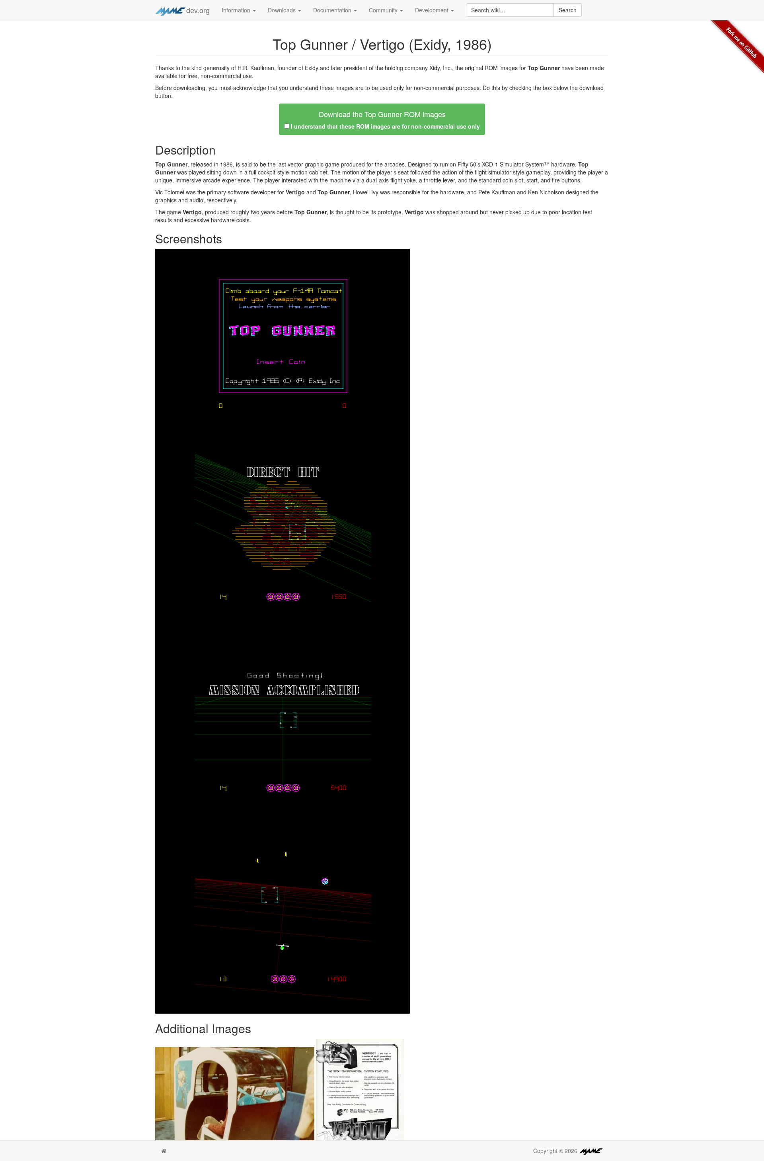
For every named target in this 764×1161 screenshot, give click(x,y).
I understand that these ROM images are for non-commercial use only (385, 126)
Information (237, 10)
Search (568, 10)
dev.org (198, 10)
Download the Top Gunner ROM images (382, 114)
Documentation (333, 10)
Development (432, 10)
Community (384, 10)
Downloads (282, 10)
